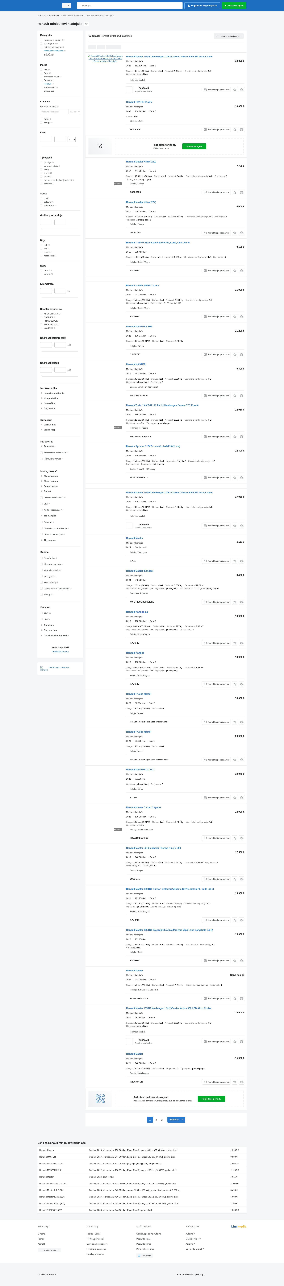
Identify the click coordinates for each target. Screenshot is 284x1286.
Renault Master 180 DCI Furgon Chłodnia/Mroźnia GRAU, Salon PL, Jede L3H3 (170, 889)
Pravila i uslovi (93, 1234)
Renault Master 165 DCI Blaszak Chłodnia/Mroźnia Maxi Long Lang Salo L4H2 (169, 930)
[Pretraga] (80, 5)
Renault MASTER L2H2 (139, 326)
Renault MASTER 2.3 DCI (140, 769)
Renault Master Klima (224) (141, 202)
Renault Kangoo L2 (137, 612)
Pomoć (41, 1239)
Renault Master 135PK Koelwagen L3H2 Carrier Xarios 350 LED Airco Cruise (168, 1008)
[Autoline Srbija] (48, 5)
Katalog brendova (95, 1254)
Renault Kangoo (135, 653)
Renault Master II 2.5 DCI (139, 571)
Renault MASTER (136, 364)
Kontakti (41, 1244)
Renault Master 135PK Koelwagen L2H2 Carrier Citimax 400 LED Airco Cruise (169, 56)
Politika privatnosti (95, 1239)
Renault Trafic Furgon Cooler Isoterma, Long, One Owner (158, 242)
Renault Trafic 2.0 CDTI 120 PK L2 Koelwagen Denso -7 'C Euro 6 (162, 405)
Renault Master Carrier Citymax (143, 807)
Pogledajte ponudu (211, 1099)
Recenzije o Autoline (96, 1249)
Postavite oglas (194, 146)
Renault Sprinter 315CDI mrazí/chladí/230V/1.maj (153, 446)
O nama (41, 1234)
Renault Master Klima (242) (141, 161)
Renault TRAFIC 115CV (139, 102)
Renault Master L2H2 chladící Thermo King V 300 (153, 848)
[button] (234, 89)
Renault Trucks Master (138, 694)
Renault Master (134, 538)
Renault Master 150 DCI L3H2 (142, 285)
